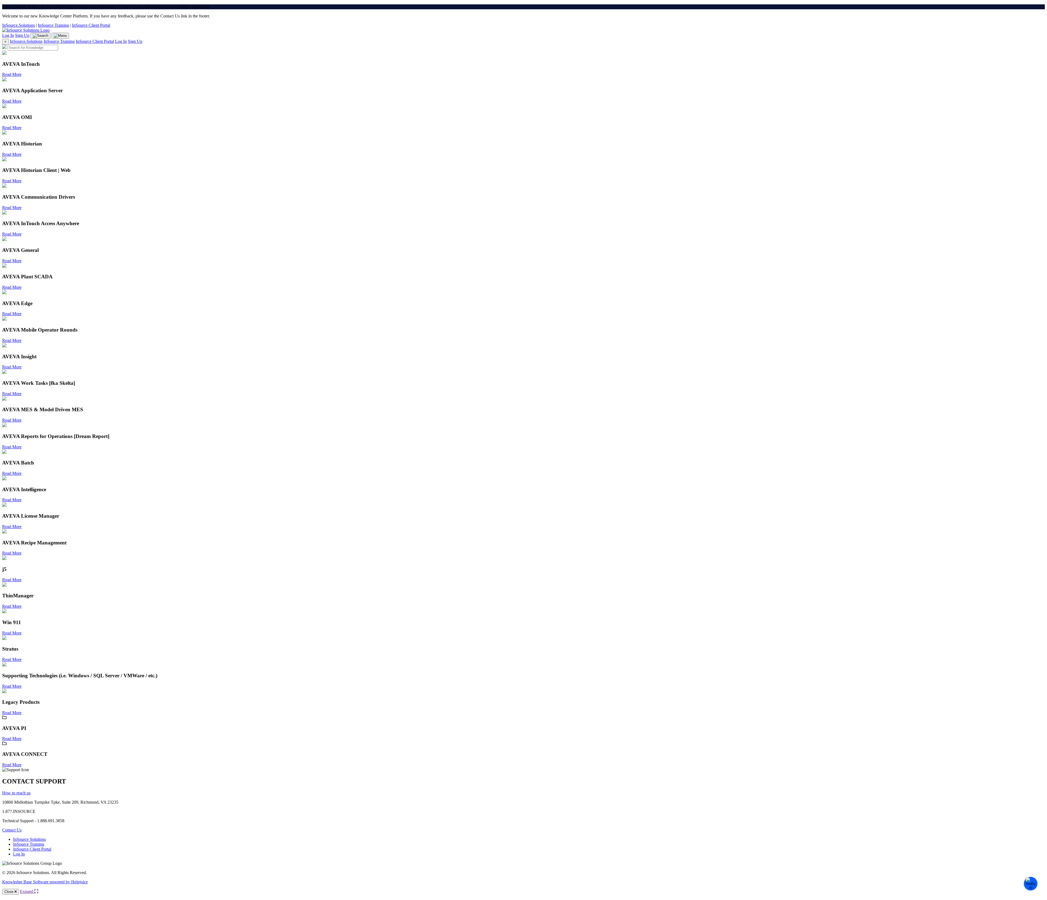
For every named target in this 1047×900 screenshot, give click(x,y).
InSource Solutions (29, 839)
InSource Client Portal (91, 25)
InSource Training (53, 25)
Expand (27, 891)
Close (9, 892)
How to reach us (16, 793)
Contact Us (12, 830)
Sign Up (22, 35)
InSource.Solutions (18, 25)
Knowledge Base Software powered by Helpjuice (45, 882)
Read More (12, 74)
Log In (8, 35)
